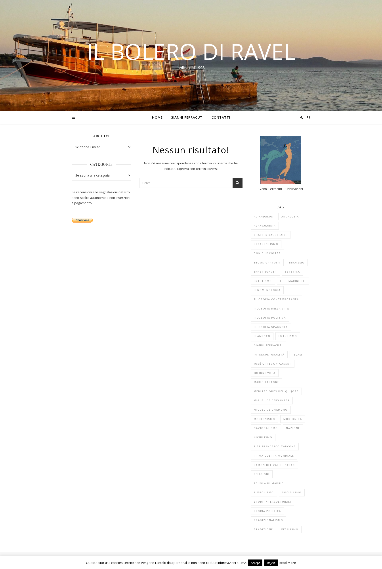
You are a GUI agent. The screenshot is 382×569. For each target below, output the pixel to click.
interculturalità (269, 354)
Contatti (221, 117)
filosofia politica (270, 317)
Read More (287, 562)
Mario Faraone (266, 382)
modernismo (264, 419)
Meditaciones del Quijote (276, 391)
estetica (292, 271)
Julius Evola (264, 373)
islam (297, 354)
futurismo (288, 336)
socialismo (292, 492)
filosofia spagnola (271, 327)
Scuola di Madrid (269, 483)
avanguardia (265, 225)
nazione (293, 428)
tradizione (263, 529)
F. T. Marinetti (293, 281)
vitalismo (289, 529)
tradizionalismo (268, 520)
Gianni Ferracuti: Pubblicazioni (280, 188)
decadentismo (266, 244)
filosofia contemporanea (276, 299)
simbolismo (264, 492)
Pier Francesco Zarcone (275, 446)
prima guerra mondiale (274, 455)
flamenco (262, 336)
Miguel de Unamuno (271, 409)
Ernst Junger (265, 271)
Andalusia (290, 216)
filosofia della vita (271, 308)
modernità (292, 419)
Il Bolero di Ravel (191, 51)
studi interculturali (272, 501)
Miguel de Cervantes (272, 400)
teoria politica (267, 511)
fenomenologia (267, 290)
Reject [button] (271, 563)
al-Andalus (263, 216)
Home (157, 117)
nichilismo (263, 437)
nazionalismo (266, 428)
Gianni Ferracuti (187, 117)
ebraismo (297, 262)
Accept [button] (255, 563)
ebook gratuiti (267, 262)
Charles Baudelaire (270, 234)
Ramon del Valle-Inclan (274, 465)
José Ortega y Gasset (272, 363)
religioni (261, 474)
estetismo (263, 281)
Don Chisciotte (267, 253)
